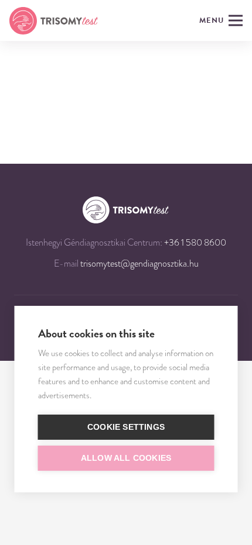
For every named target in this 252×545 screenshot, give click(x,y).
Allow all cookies (126, 458)
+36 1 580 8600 (195, 242)
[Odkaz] (53, 21)
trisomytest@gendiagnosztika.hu (139, 263)
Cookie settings (126, 427)
